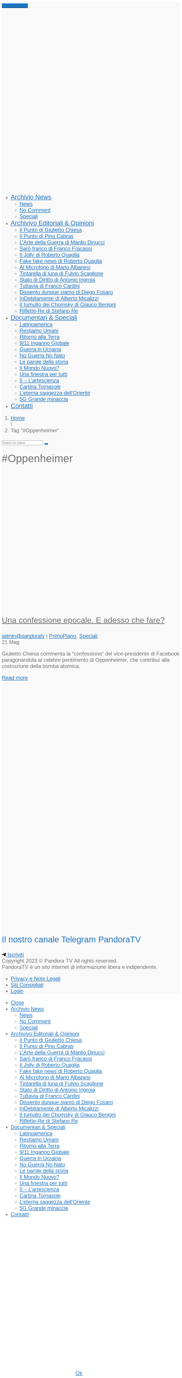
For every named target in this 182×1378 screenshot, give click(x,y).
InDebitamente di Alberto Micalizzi (59, 298)
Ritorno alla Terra (39, 337)
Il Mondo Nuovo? (39, 368)
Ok (78, 1373)
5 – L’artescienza (39, 380)
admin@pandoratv (23, 636)
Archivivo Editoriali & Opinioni (52, 223)
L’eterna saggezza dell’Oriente (55, 393)
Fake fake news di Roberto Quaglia (61, 261)
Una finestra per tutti (43, 374)
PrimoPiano (62, 636)
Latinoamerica (36, 324)
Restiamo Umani (39, 331)
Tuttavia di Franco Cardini (50, 286)
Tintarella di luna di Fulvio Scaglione (61, 273)
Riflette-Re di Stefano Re (49, 311)
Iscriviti (15, 955)
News (26, 204)
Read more (15, 678)
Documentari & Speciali (44, 317)
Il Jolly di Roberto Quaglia (49, 255)
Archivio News (31, 197)
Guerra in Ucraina (40, 349)
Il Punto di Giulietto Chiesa (51, 230)
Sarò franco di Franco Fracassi (56, 248)
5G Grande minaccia (44, 399)
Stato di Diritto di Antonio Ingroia (57, 280)
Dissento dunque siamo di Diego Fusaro (66, 292)
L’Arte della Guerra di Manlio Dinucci (62, 242)
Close (17, 1003)
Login (17, 991)
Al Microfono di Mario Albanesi (55, 267)
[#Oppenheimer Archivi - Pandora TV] (91, 185)
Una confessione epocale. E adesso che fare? (83, 620)
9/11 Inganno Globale (44, 343)
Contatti (22, 405)
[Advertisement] (91, 503)
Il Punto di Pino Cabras (46, 236)
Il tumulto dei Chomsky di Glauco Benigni (68, 305)
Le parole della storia (44, 362)
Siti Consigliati (27, 985)
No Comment (35, 210)
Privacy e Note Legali (35, 979)
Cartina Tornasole (40, 387)
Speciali (29, 216)
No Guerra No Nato (42, 355)
